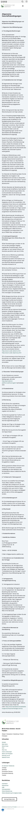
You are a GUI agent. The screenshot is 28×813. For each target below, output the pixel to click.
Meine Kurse (5, 746)
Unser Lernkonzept (7, 751)
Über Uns (4, 749)
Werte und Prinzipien (7, 753)
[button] (22, 6)
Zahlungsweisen (6, 789)
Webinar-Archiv (6, 757)
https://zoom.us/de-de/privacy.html (11, 353)
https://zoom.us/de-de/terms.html (11, 351)
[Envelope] (6, 2)
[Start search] (22, 1)
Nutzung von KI (6, 755)
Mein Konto (5, 744)
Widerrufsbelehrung (7, 791)
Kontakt (4, 742)
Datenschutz (5, 785)
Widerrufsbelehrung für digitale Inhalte (12, 793)
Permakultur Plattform (9, 807)
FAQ (3, 748)
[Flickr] (2, 2)
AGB (3, 787)
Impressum (5, 783)
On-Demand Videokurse (8, 765)
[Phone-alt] (4, 2)
